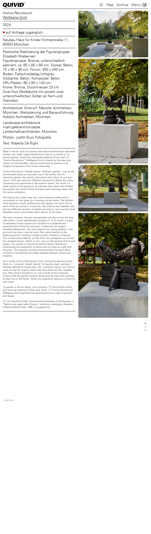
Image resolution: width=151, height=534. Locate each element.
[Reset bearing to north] (145, 330)
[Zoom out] (145, 327)
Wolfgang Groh (15, 17)
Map (110, 5)
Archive (122, 5)
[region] (75, 361)
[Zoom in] (145, 323)
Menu (136, 5)
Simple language (144, 5)
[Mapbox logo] (9, 400)
